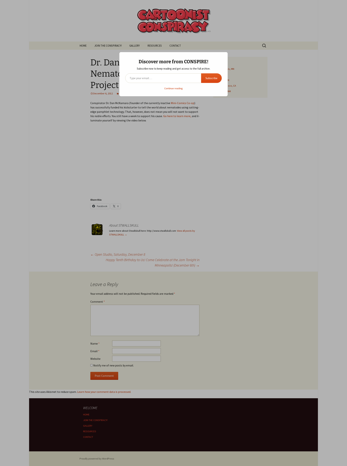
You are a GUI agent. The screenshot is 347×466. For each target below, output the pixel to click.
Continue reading (173, 88)
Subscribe (211, 78)
